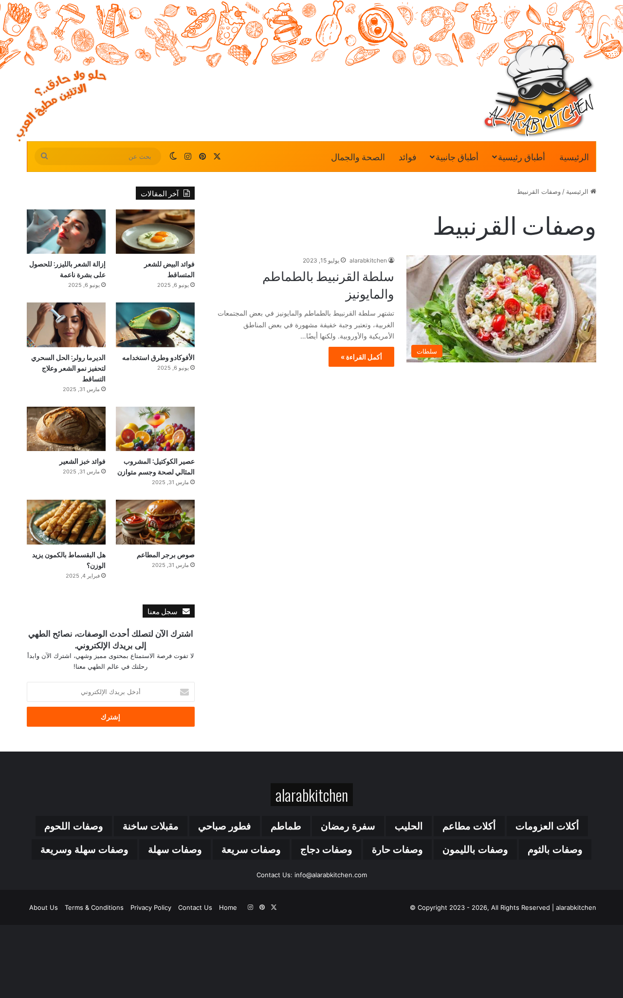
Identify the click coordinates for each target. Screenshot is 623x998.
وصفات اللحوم (73, 826)
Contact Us (195, 907)
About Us (43, 907)
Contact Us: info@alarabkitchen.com (312, 875)
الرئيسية (574, 156)
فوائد (408, 156)
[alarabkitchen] (538, 90)
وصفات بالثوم (555, 849)
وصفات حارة (397, 849)
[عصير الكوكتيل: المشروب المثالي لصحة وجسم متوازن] (155, 429)
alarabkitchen (368, 260)
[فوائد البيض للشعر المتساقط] (155, 231)
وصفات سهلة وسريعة (84, 849)
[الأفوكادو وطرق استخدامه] (155, 324)
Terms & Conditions (94, 907)
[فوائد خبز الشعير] (66, 429)
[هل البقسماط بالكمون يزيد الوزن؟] (66, 522)
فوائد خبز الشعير (82, 460)
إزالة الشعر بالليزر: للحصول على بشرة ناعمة (67, 268)
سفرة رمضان (348, 826)
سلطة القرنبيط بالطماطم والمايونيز (328, 284)
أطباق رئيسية (521, 156)
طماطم (286, 826)
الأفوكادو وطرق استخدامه (158, 357)
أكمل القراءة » (361, 357)
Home (228, 907)
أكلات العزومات (547, 826)
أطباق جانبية (457, 156)
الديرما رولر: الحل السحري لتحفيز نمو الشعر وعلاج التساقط (68, 367)
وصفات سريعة (251, 849)
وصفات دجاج (326, 849)
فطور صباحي (224, 826)
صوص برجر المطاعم (166, 554)
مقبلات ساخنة (151, 826)
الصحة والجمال (358, 156)
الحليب (409, 826)
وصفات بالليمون (475, 849)
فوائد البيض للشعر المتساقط (169, 268)
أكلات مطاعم (469, 826)
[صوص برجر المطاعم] (155, 522)
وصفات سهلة (175, 849)
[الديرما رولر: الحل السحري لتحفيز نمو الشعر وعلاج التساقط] (66, 324)
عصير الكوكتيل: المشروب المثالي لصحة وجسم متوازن (156, 465)
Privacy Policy (150, 907)
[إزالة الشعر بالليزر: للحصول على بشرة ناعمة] (66, 231)
